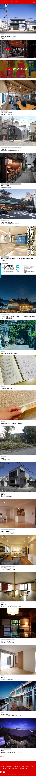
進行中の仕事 (25, 766)
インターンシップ (5, 768)
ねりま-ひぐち (3, 754)
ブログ (32, 766)
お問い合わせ (14, 768)
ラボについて (8, 766)
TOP (3, 763)
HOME (2, 766)
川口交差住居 (3, 756)
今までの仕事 (17, 766)
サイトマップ (23, 768)
